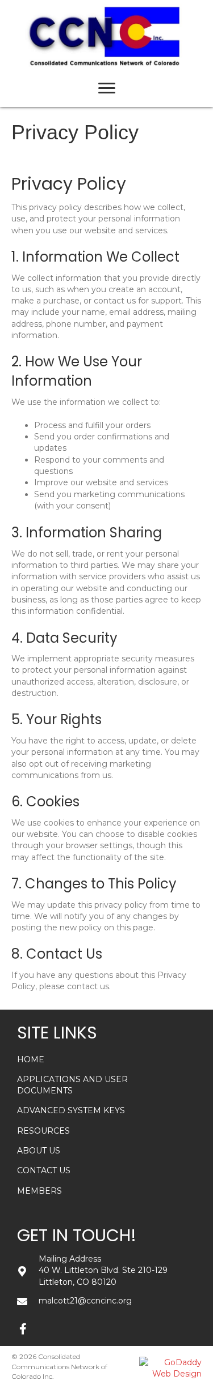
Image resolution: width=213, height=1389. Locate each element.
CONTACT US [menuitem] (43, 1170)
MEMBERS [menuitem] (39, 1191)
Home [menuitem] (30, 1059)
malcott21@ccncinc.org (85, 1301)
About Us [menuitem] (38, 1151)
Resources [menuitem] (43, 1131)
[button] (22, 1329)
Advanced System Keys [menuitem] (71, 1110)
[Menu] (107, 88)
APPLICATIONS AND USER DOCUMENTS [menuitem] (72, 1085)
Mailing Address (70, 1259)
